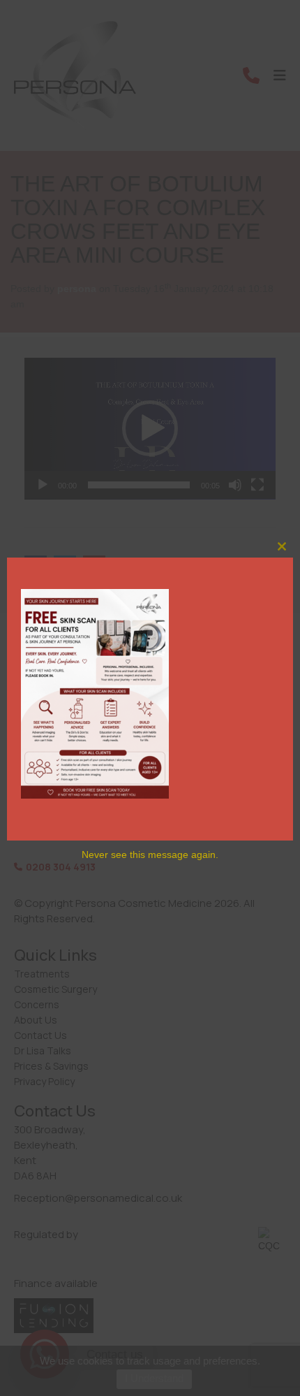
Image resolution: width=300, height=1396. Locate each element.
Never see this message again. (150, 854)
